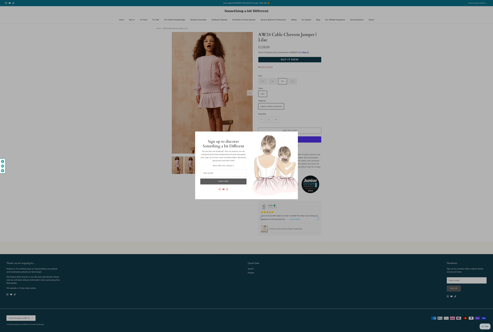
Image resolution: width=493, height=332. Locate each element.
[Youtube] (223, 189)
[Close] (294, 135)
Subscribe (223, 181)
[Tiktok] (227, 189)
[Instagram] (220, 189)
